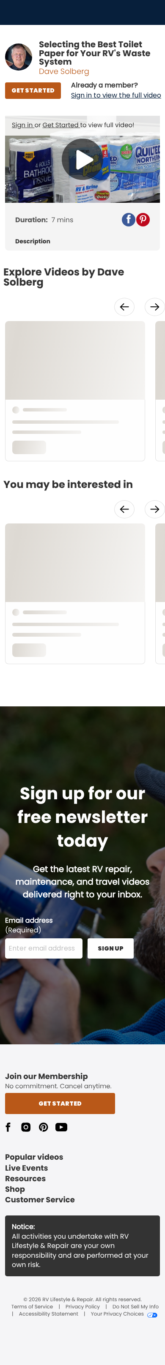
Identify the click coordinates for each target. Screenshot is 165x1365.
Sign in (23, 125)
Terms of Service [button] (32, 1307)
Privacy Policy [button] (83, 1307)
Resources (25, 1179)
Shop (15, 1189)
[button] (116, 90)
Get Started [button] (60, 1103)
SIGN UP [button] (111, 948)
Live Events (26, 1168)
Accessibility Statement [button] (48, 1314)
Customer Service (40, 1200)
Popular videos (34, 1157)
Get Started (61, 125)
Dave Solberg (64, 71)
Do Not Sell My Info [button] (136, 1307)
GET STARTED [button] (33, 90)
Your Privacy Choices (117, 1314)
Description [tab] (32, 241)
